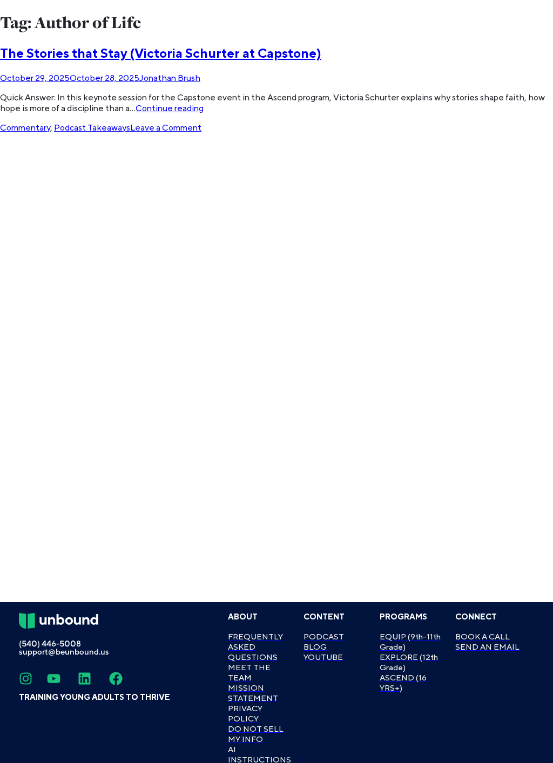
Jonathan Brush (169, 78)
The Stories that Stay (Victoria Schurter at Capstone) (160, 53)
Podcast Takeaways (92, 127)
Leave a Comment (165, 127)
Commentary (25, 127)
